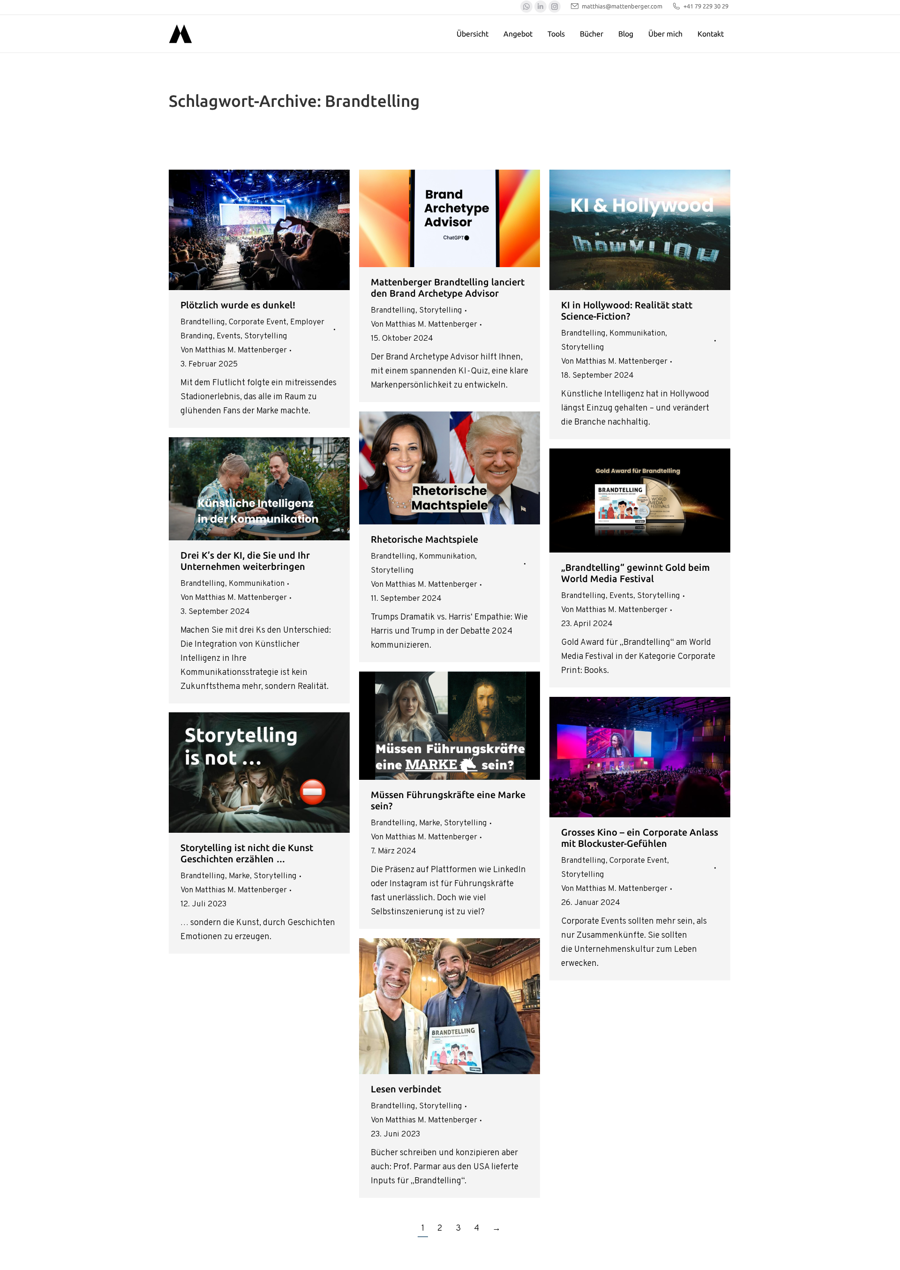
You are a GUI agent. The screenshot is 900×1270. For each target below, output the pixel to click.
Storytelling (265, 336)
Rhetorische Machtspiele (424, 539)
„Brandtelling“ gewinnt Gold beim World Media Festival (635, 573)
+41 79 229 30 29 (705, 6)
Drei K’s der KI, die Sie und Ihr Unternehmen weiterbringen (245, 561)
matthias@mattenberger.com (622, 6)
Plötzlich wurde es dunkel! (237, 304)
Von (233, 350)
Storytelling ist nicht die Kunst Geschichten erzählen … (246, 853)
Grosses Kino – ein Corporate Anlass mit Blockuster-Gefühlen (639, 838)
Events (228, 336)
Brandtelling (202, 322)
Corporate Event (257, 322)
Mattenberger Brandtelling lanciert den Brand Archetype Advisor (448, 287)
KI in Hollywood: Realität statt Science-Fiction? (626, 310)
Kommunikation (637, 334)
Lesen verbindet (406, 1088)
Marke (429, 823)
